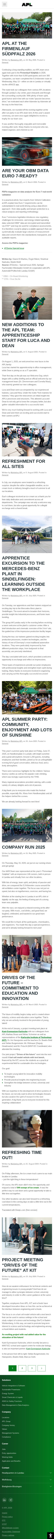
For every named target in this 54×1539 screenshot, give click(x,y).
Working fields (7, 1457)
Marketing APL (17, 60)
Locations (5, 1417)
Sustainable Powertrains (11, 1390)
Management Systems (10, 1433)
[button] (4, 4)
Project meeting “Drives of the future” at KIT (22, 1265)
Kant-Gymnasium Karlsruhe (38, 1348)
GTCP (4, 1524)
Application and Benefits (11, 1461)
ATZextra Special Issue (14, 248)
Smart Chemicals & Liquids (12, 1397)
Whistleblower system (10, 1528)
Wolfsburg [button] (7, 1480)
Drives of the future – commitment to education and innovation (20, 988)
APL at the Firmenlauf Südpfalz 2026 (18, 48)
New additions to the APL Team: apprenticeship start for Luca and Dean (26, 335)
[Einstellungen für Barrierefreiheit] (50, 1535)
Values (4, 1429)
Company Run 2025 (23, 847)
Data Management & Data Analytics (15, 1405)
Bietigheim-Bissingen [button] (12, 1486)
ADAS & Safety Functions (12, 1401)
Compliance (6, 1437)
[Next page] (42, 1368)
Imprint (4, 1513)
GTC (4, 1520)
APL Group (6, 1421)
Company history (8, 1425)
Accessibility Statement (11, 1532)
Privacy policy (7, 1517)
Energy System (8, 1393)
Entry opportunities (9, 1453)
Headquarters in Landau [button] (13, 1473)
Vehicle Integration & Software (13, 1386)
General (5, 62)
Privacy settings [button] (8, 1535)
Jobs (4, 1449)
